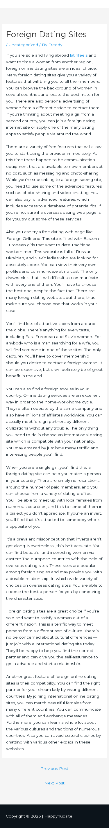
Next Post (54, 783)
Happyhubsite (58, 816)
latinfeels (78, 55)
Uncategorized (23, 44)
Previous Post (54, 768)
